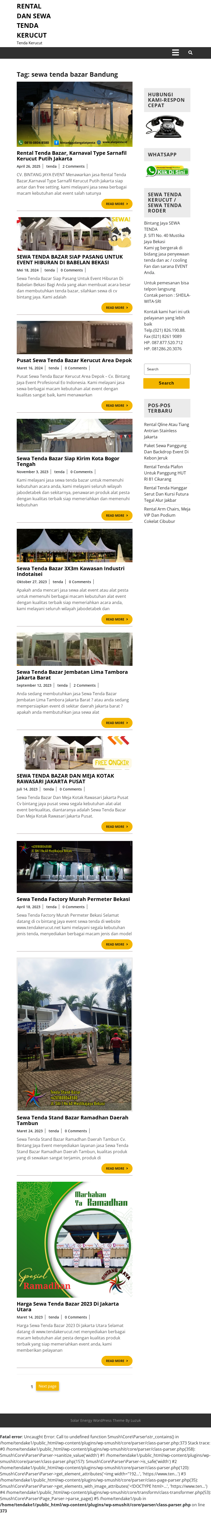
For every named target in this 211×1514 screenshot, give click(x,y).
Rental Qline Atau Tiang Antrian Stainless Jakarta (166, 431)
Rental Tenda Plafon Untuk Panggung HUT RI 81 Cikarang (165, 473)
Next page (47, 1386)
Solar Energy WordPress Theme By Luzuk (106, 1420)
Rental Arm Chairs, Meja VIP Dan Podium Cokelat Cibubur (167, 515)
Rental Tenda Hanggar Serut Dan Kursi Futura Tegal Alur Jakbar (166, 494)
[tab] (175, 53)
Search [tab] (166, 383)
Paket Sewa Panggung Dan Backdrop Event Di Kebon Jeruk (166, 452)
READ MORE (119, 204)
